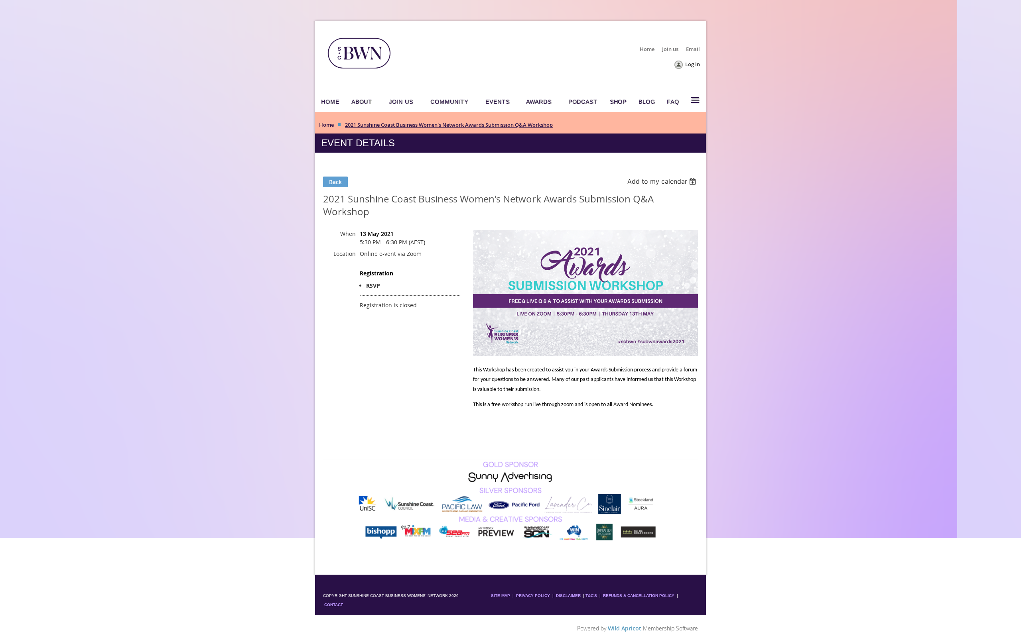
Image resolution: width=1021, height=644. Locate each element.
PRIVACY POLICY (533, 595)
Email (693, 49)
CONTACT (333, 605)
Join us (670, 49)
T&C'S (591, 595)
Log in (692, 64)
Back (335, 182)
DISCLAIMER (568, 595)
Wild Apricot (624, 628)
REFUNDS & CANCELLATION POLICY (639, 595)
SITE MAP (500, 595)
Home (647, 49)
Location (344, 253)
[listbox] (662, 181)
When (348, 234)
